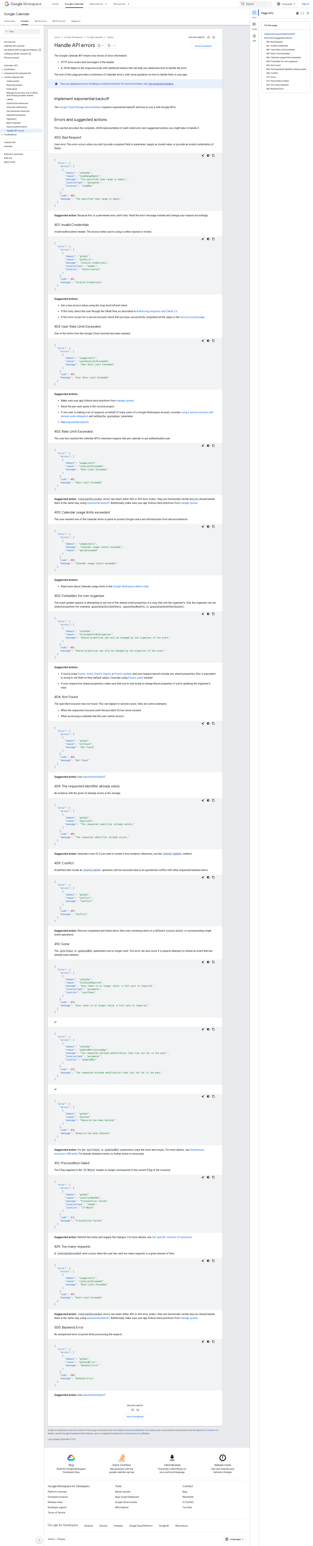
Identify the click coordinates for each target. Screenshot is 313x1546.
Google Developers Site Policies (77, 1433)
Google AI (164, 1525)
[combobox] (255, 4)
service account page (192, 317)
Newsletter (188, 1497)
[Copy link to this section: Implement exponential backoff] (112, 99)
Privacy (61, 1539)
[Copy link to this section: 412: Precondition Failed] (92, 1163)
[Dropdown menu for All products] (107, 4)
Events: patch (135, 677)
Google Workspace (73, 37)
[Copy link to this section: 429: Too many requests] (93, 1247)
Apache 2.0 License (205, 1430)
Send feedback (203, 46)
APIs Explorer (122, 1507)
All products (96, 3)
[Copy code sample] (213, 155)
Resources (120, 3)
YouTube (187, 1507)
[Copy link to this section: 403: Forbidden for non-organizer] (107, 596)
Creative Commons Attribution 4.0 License (136, 1430)
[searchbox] (22, 31)
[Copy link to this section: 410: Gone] (72, 944)
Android (88, 1525)
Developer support (57, 1507)
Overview (9, 21)
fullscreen (303, 13)
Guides (25, 21)
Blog (185, 1491)
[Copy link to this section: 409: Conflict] (77, 863)
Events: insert (85, 673)
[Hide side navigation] (39, 1540)
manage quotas (125, 400)
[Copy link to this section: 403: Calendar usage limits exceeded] (113, 513)
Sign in (305, 4)
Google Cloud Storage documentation (80, 107)
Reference (41, 21)
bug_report (297, 13)
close (308, 13)
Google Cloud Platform (141, 1525)
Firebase (118, 1525)
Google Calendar (74, 3)
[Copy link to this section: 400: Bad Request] (84, 138)
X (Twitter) (188, 1502)
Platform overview (57, 1491)
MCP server (59, 21)
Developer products (58, 1497)
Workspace (32, 4)
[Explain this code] (203, 155)
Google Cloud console (126, 1502)
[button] (21, 69)
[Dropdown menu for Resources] (129, 4)
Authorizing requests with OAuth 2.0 (156, 311)
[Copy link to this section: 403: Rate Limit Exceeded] (96, 432)
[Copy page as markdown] (109, 45)
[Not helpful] (213, 37)
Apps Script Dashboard (127, 1497)
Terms (51, 1539)
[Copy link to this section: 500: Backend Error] (86, 1328)
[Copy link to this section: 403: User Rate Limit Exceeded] (103, 327)
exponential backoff (77, 422)
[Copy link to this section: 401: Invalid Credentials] (92, 225)
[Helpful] (208, 37)
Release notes (55, 1502)
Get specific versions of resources (172, 1237)
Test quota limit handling (160, 83)
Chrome (103, 1525)
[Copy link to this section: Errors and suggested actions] (110, 120)
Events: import (102, 673)
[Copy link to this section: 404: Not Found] (81, 697)
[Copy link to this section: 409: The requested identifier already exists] (123, 786)
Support (75, 21)
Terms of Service (56, 1512)
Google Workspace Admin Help (131, 586)
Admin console (122, 1491)
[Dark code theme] (208, 155)
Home (55, 3)
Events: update (123, 673)
